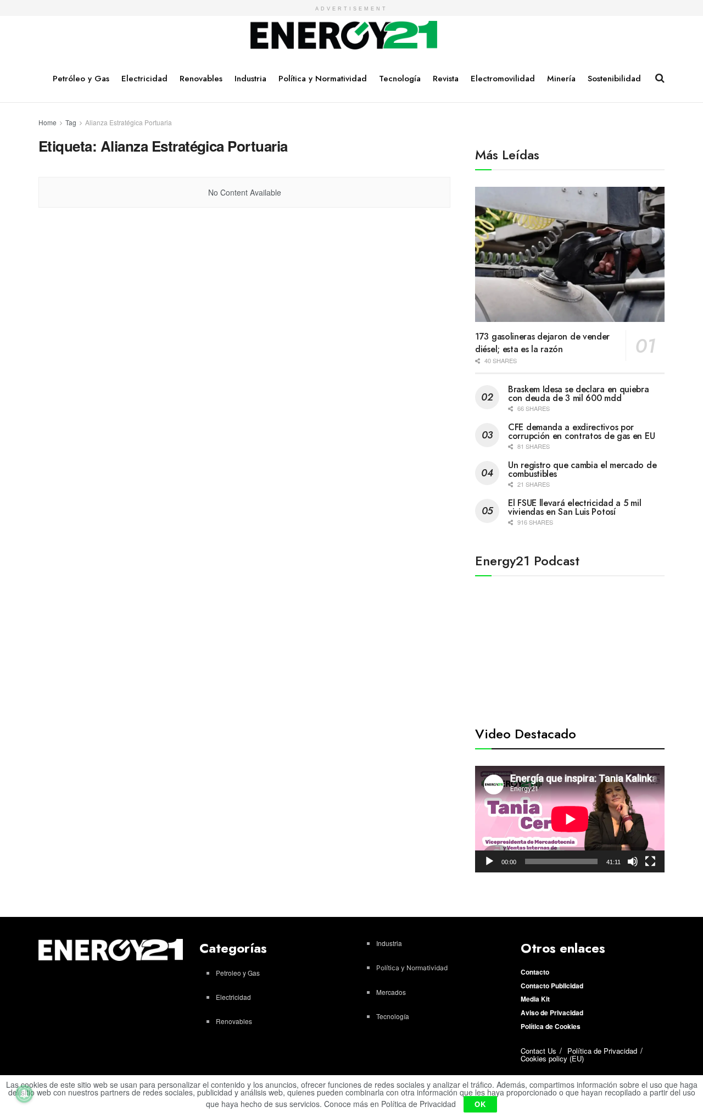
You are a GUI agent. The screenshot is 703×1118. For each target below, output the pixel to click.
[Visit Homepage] (344, 35)
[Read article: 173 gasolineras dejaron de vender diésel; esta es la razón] (570, 254)
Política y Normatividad (322, 79)
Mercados (391, 992)
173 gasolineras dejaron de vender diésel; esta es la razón (542, 342)
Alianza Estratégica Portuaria (128, 122)
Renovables (201, 79)
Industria (250, 79)
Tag (70, 122)
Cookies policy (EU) (552, 1058)
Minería (561, 79)
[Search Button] (660, 78)
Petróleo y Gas (81, 79)
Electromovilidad (503, 79)
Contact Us (538, 1050)
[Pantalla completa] (650, 861)
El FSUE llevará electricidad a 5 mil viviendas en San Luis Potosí (574, 507)
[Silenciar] (632, 861)
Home (47, 122)
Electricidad (144, 79)
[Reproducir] (489, 861)
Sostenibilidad (614, 79)
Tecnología (400, 79)
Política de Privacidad (602, 1050)
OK (480, 1104)
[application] (570, 819)
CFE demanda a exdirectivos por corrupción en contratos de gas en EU (581, 431)
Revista (446, 79)
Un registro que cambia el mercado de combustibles (582, 469)
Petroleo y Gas (238, 972)
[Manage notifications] (24, 1094)
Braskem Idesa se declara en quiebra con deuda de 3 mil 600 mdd (578, 393)
